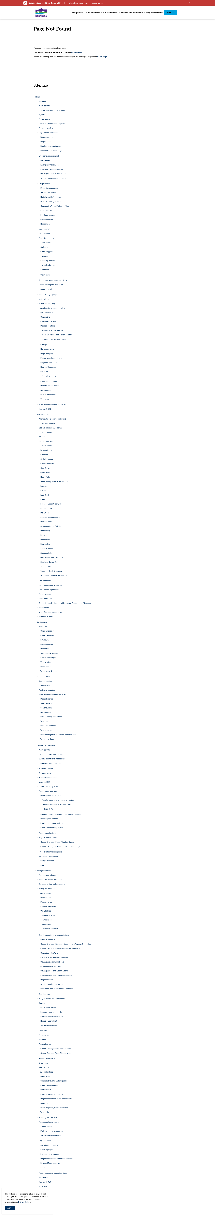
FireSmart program (47, 215)
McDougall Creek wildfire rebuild (53, 174)
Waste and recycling (47, 303)
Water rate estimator (48, 726)
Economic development (48, 778)
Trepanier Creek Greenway (51, 571)
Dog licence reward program (51, 146)
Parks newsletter (45, 599)
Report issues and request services (53, 280)
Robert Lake (45, 540)
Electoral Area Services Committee (54, 957)
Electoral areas (45, 1044)
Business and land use (130, 13)
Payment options (48, 920)
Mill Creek (44, 513)
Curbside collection (48, 321)
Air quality (43, 626)
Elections (42, 1040)
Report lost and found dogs (51, 151)
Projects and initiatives (48, 838)
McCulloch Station (47, 508)
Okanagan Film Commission (51, 966)
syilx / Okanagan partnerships (50, 612)
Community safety (46, 128)
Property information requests (50, 852)
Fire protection (44, 184)
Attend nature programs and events (53, 419)
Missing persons (48, 261)
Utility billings (44, 299)
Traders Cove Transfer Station (54, 339)
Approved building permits (50, 763)
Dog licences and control (48, 133)
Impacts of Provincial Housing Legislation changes (60, 814)
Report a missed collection (50, 386)
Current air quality (47, 635)
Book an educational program (50, 428)
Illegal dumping (46, 354)
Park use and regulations (49, 590)
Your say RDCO (45, 409)
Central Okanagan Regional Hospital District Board (60, 948)
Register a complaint (48, 1021)
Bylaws (42, 115)
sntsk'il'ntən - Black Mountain (51, 558)
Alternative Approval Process (50, 880)
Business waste (46, 312)
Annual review (46, 1126)
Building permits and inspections (52, 110)
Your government (152, 13)
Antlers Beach (46, 446)
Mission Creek (46, 522)
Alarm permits (44, 106)
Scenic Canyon (46, 549)
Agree (10, 1208)
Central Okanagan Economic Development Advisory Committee (65, 944)
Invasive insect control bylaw (51, 1012)
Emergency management (49, 156)
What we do (43, 1177)
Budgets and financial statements (52, 999)
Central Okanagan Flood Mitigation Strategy (57, 842)
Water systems (46, 730)
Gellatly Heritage (47, 459)
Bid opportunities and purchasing (52, 754)
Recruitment (45, 224)
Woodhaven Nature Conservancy (53, 575)
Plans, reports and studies (49, 1122)
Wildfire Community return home (53, 178)
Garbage (43, 345)
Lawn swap (44, 640)
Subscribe (44, 1103)
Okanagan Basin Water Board (52, 962)
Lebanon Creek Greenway (50, 504)
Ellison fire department (49, 188)
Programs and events (48, 363)
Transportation (44, 685)
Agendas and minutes (47, 875)
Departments (44, 1035)
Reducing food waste (48, 381)
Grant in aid (43, 1063)
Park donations (45, 581)
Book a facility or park (47, 423)
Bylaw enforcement (48, 1007)
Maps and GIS (44, 229)
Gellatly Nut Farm (47, 464)
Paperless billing (48, 915)
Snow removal (46, 289)
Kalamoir (44, 486)
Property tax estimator (49, 906)
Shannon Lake (46, 553)
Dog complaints (46, 137)
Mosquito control (47, 699)
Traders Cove (45, 566)
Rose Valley (45, 544)
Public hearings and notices (51, 823)
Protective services (46, 238)
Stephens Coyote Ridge (49, 562)
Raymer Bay (45, 531)
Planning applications (49, 819)
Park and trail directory (48, 441)
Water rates (44, 721)
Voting (42, 1168)
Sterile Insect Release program (52, 984)
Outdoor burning (46, 219)
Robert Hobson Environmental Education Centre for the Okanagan (65, 603)
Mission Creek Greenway (50, 517)
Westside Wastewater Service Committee (56, 989)
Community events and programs (52, 124)
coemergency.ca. (95, 3)
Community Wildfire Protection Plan (54, 206)
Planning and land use (48, 791)
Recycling (44, 371)
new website (76, 52)
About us (45, 269)
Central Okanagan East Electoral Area (55, 1049)
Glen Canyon (45, 468)
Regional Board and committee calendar (56, 975)
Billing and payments (47, 888)
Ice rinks (42, 437)
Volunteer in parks (46, 617)
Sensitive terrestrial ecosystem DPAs (56, 804)
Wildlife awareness (48, 395)
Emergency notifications (49, 165)
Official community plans (48, 787)
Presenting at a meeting (49, 1154)
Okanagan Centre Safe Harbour (53, 526)
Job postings (44, 1067)
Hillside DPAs (47, 809)
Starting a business (46, 861)
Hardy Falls (45, 477)
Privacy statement (44, 1192)
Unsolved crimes (48, 265)
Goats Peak (45, 473)
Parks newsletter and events (51, 1094)
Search (40, 1205)
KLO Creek (44, 495)
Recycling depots (49, 376)
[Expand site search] (180, 13)
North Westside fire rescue (50, 197)
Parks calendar (45, 594)
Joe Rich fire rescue (48, 193)
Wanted (45, 256)
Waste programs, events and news (54, 1108)
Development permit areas (50, 795)
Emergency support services (51, 169)
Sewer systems (46, 708)
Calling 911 (44, 247)
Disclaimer (41, 1201)
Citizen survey (44, 119)
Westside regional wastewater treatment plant (58, 735)
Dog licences (45, 142)
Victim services (46, 275)
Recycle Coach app (48, 367)
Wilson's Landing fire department (53, 201)
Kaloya (43, 490)
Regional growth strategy (49, 856)
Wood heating (46, 667)
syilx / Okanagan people (48, 295)
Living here (76, 13)
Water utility (45, 1112)
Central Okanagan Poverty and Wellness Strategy (60, 846)
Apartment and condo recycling (52, 308)
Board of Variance (47, 939)
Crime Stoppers (46, 252)
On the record (45, 1090)
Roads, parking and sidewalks (51, 285)
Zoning (41, 865)
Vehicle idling (45, 662)
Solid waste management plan (52, 1135)
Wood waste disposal (48, 671)
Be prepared (45, 160)
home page (102, 57)
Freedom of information (48, 1058)
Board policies (44, 994)
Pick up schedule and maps (51, 358)
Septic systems (46, 703)
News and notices (46, 1072)
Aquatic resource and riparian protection (58, 800)
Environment (109, 13)
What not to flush (47, 739)
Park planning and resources (50, 585)
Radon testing (46, 649)
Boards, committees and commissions (54, 935)
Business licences (46, 769)
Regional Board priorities (50, 1163)
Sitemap (40, 1196)
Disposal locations (47, 326)
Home (37, 97)
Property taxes (44, 234)
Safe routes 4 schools (49, 653)
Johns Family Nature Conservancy (54, 481)
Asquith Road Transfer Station (54, 330)
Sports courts (44, 608)
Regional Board (46, 980)
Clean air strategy (47, 631)
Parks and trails (92, 13)
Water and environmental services (52, 405)
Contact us (43, 1031)
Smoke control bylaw (48, 658)
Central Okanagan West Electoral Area (55, 1053)
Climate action (44, 676)
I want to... (171, 13)
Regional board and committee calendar (56, 1099)
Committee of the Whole (49, 953)
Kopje (42, 499)
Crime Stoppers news (49, 1085)
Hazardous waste (47, 349)
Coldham (44, 455)
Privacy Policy (24, 1202)
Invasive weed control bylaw (51, 1016)
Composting (45, 317)
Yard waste (44, 399)
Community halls (45, 432)
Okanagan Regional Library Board (54, 971)
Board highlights (46, 1076)
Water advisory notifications (51, 717)
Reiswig (43, 535)
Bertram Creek (46, 450)
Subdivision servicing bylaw (51, 828)
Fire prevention (46, 210)
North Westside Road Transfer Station (57, 335)
